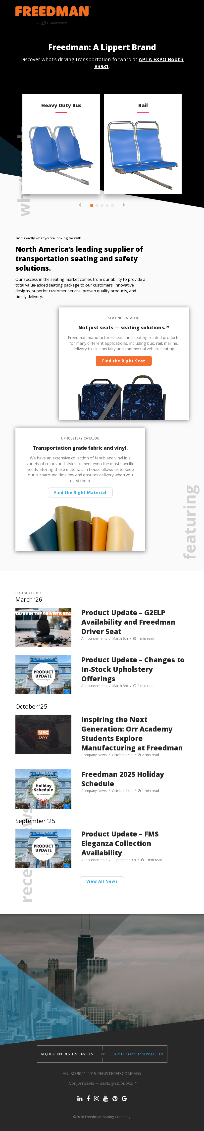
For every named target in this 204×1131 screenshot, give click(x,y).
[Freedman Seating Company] (53, 15)
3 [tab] (102, 205)
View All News (102, 881)
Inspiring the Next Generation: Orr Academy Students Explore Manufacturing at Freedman (132, 733)
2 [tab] (97, 205)
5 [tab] (112, 205)
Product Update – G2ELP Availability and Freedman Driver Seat (128, 622)
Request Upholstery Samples (67, 1054)
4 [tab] (107, 205)
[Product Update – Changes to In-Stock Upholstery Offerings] (43, 674)
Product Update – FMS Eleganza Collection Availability (120, 843)
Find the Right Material (80, 492)
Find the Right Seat (123, 361)
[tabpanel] (61, 144)
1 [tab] (91, 205)
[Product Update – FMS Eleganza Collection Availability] (43, 848)
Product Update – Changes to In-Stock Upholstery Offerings (133, 669)
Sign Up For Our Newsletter (137, 1054)
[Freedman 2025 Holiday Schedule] (43, 789)
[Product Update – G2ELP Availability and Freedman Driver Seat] (43, 627)
